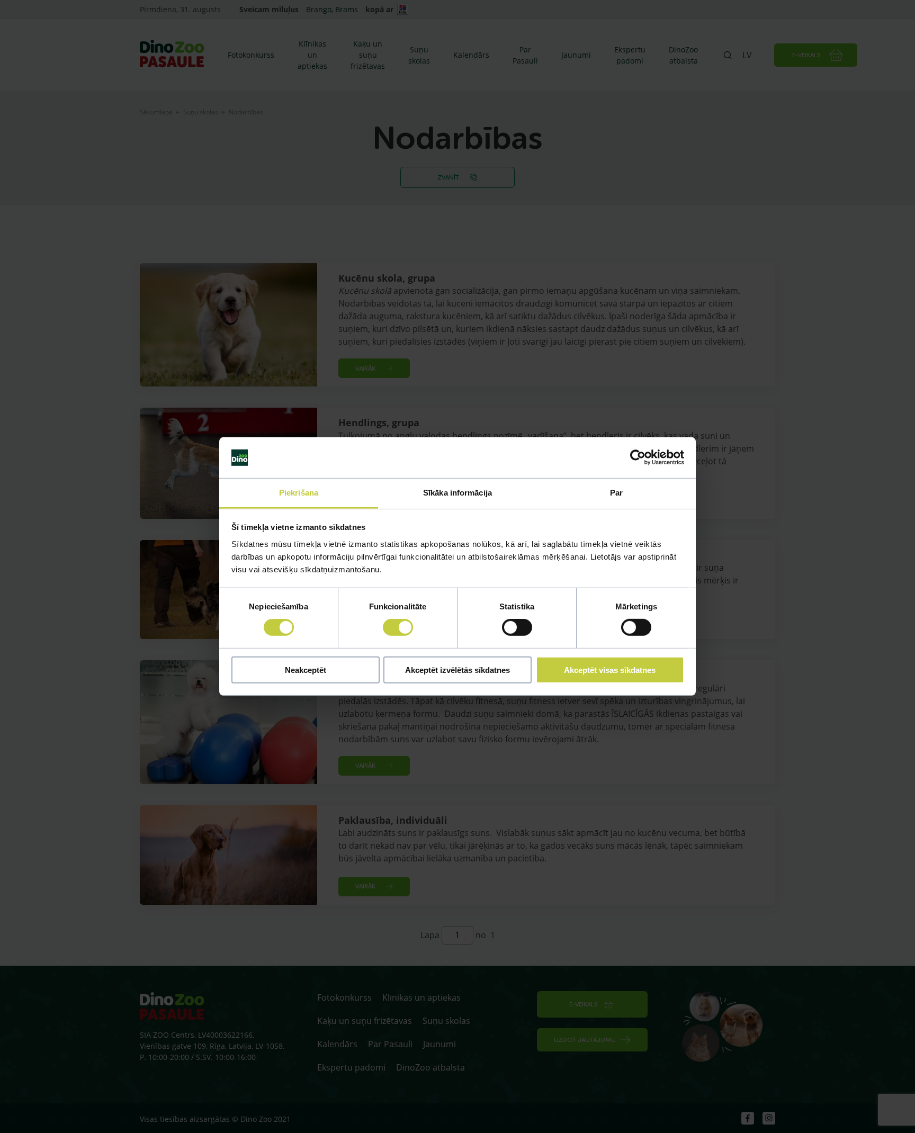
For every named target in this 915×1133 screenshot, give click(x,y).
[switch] (398, 627)
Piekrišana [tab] (298, 492)
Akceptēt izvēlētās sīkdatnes (457, 669)
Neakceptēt (305, 669)
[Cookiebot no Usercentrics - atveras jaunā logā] (637, 457)
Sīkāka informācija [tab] (457, 492)
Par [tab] (616, 492)
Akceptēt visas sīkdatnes (610, 669)
